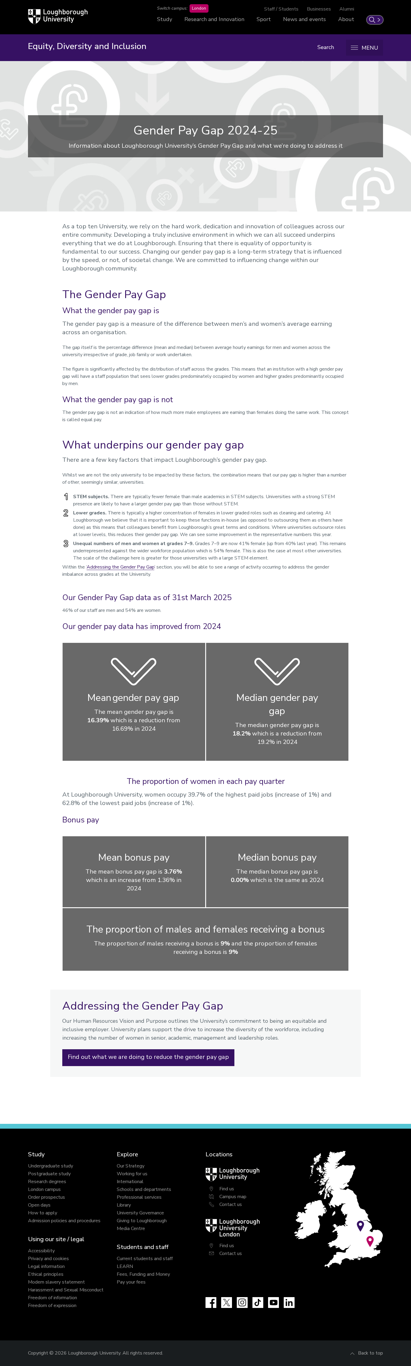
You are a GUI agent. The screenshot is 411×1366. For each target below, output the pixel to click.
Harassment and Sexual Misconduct (66, 1290)
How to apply (42, 1213)
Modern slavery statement (56, 1282)
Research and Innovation (214, 19)
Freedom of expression (52, 1305)
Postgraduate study (49, 1173)
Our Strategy (130, 1166)
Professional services (139, 1197)
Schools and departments (144, 1189)
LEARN (125, 1266)
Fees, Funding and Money (143, 1274)
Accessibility (41, 1250)
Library (124, 1205)
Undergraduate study (50, 1166)
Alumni (346, 9)
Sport (264, 19)
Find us (226, 1189)
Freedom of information (52, 1297)
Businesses (319, 9)
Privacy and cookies (48, 1258)
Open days (39, 1205)
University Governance (140, 1213)
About (346, 19)
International (130, 1181)
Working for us (132, 1173)
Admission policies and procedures (64, 1220)
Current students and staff (145, 1258)
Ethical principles (45, 1274)
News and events (304, 19)
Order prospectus (46, 1197)
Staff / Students (281, 9)
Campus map (232, 1196)
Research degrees (47, 1181)
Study (164, 19)
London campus (44, 1189)
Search (325, 47)
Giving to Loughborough (142, 1220)
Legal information (46, 1266)
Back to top (370, 1353)
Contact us (230, 1204)
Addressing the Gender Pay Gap (120, 567)
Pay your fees (131, 1282)
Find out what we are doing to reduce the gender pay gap (148, 1057)
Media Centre (131, 1228)
